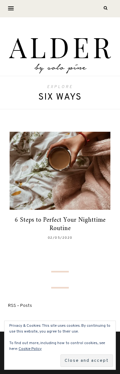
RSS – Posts (20, 305)
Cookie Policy (30, 349)
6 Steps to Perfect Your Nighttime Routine (60, 224)
